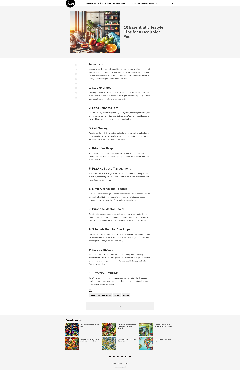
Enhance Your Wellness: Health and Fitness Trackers (164, 325)
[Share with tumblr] (76, 78)
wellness (126, 295)
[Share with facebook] (76, 64)
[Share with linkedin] (76, 88)
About (114, 363)
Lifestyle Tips (106, 295)
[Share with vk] (76, 93)
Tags (126, 363)
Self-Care (117, 295)
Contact (120, 363)
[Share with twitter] (76, 69)
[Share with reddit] (76, 83)
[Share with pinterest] (76, 74)
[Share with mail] (76, 97)
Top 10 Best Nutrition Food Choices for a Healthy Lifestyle (127, 326)
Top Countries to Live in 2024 (163, 340)
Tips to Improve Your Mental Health (89, 325)
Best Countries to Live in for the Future (127, 340)
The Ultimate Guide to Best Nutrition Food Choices (89, 340)
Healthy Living (95, 295)
